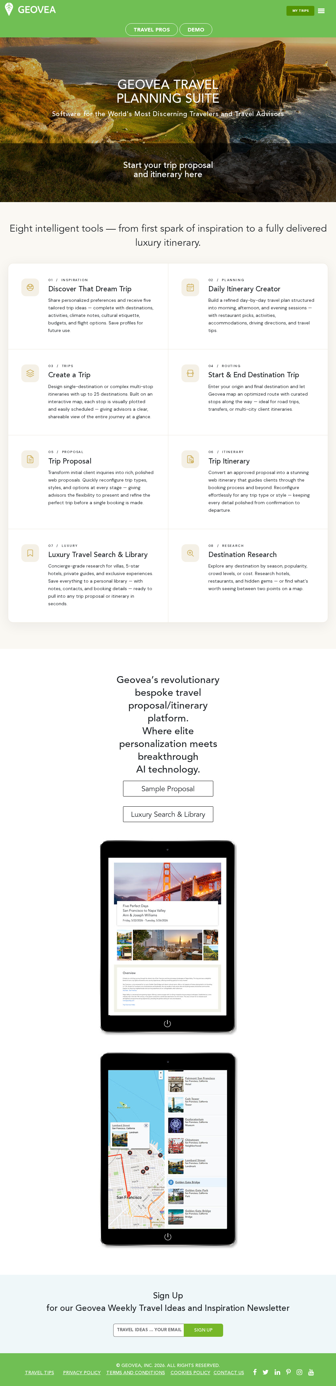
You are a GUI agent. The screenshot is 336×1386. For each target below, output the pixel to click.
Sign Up (203, 1330)
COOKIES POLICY (190, 1373)
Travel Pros (152, 30)
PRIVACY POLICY (82, 1373)
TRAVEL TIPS (39, 1373)
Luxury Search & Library (168, 814)
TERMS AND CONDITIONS (135, 1373)
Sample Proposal (168, 789)
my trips (300, 10)
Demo (196, 30)
